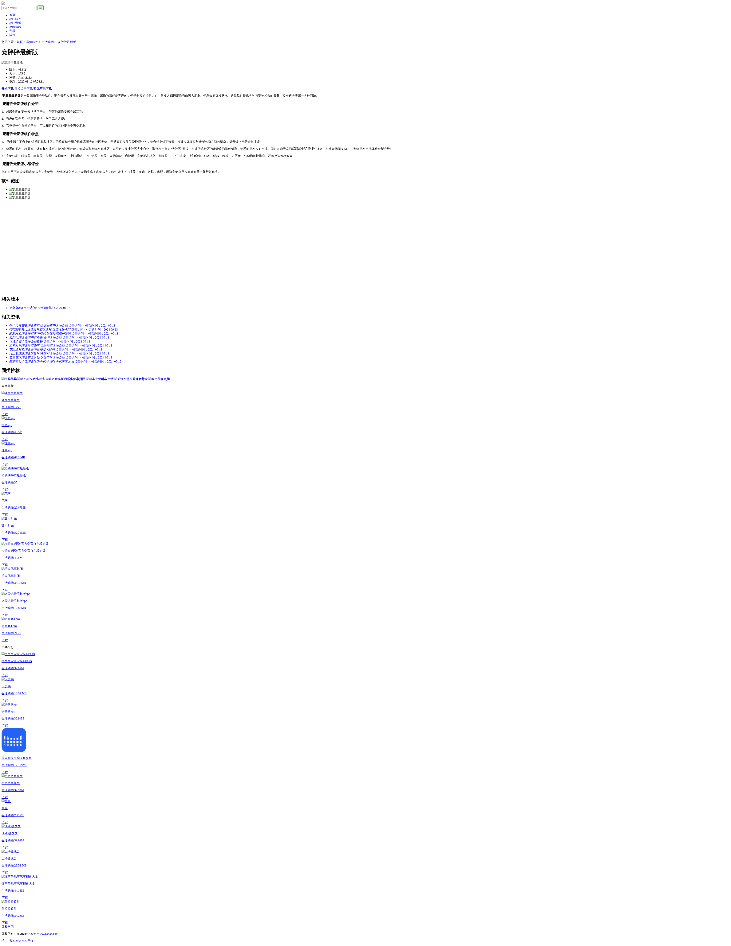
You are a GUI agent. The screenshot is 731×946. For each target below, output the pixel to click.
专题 (12, 31)
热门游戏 (15, 23)
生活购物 (47, 42)
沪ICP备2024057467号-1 (17, 940)
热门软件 (15, 19)
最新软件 (32, 42)
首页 (12, 15)
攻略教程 (15, 27)
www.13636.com (47, 933)
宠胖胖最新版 (66, 42)
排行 (12, 35)
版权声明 (8, 926)
